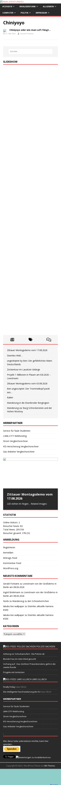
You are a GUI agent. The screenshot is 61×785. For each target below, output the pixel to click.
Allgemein (48, 6)
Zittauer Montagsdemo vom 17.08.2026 (27, 350)
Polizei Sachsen (45, 646)
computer (8, 12)
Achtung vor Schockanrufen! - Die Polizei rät (23, 653)
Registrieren (9, 547)
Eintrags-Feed (10, 557)
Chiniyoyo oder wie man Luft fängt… (30, 29)
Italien (10, 397)
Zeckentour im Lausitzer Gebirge (23, 369)
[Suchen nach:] (30, 51)
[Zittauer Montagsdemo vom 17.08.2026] (30, 473)
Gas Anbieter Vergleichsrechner (19, 451)
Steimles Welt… (15, 355)
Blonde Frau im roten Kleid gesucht (19, 659)
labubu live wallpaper (13, 606)
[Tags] (30, 339)
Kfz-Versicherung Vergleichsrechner (21, 446)
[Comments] (49, 339)
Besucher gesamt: (12, 533)
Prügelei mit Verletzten (14, 672)
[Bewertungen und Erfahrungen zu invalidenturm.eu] (33, 757)
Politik (24, 12)
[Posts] (12, 339)
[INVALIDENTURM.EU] (12, 1)
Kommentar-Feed (12, 563)
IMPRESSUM (41, 12)
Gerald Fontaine (27, 33)
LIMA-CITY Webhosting (15, 435)
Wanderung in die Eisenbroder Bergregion (28, 402)
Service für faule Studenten (16, 430)
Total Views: (9, 529)
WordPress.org (10, 568)
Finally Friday (9, 686)
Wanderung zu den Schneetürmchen (30, 601)
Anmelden (8, 552)
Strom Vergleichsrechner (15, 441)
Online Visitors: (11, 522)
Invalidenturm (27, 6)
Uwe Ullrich (39, 679)
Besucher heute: (11, 526)
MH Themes (49, 765)
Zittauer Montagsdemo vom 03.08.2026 (27, 383)
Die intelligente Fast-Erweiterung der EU (21, 691)
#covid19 (7, 6)
